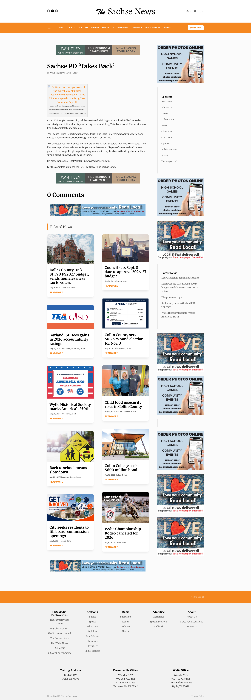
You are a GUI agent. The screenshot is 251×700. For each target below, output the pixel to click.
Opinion (95, 28)
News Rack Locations (191, 621)
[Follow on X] (52, 11)
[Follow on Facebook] (48, 11)
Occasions (166, 137)
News (78, 477)
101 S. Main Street (125, 682)
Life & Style (108, 28)
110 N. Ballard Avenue (181, 682)
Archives (125, 626)
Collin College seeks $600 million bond (122, 467)
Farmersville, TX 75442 (125, 686)
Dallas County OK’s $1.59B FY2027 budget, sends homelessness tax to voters (69, 276)
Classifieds (136, 28)
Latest (61, 28)
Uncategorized (169, 161)
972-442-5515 (181, 675)
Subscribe (196, 27)
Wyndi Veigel (55, 73)
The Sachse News (59, 638)
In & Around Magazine (59, 653)
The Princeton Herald (59, 633)
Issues (125, 621)
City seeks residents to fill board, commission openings (69, 531)
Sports (71, 28)
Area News (65, 288)
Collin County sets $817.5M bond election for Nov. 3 (124, 339)
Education (83, 28)
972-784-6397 (125, 675)
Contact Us (192, 626)
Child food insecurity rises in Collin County (123, 404)
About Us (192, 616)
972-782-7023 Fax (125, 678)
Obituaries (122, 28)
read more (56, 292)
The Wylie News (59, 643)
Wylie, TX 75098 (70, 678)
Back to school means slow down (68, 470)
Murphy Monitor (59, 628)
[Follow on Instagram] (56, 11)
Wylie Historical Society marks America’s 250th (70, 406)
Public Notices (152, 28)
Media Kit (158, 626)
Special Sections (158, 621)
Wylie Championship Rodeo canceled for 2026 (123, 533)
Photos (167, 28)
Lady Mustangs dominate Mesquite (180, 277)
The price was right (171, 297)
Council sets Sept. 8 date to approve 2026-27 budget (125, 271)
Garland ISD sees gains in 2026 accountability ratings (69, 339)
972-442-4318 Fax (181, 678)
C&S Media (59, 648)
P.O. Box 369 (70, 675)
